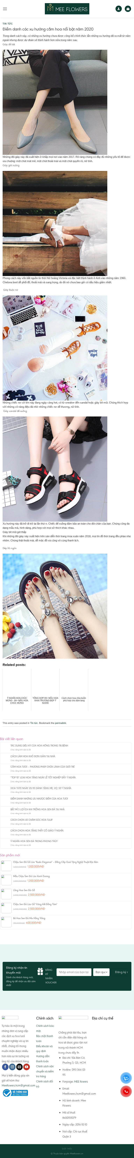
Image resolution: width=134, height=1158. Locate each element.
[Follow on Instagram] (12, 1067)
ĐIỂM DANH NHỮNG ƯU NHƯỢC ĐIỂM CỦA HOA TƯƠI (39, 798)
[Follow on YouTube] (26, 1067)
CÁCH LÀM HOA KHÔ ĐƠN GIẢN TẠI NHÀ (33, 756)
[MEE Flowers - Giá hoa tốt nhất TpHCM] (67, 9)
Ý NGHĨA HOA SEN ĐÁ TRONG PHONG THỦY (34, 841)
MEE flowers (81, 1081)
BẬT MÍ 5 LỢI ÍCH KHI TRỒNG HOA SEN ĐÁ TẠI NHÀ (38, 809)
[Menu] (5, 8)
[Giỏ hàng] (128, 9)
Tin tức (8, 24)
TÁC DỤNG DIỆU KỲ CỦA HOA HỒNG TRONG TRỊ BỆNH (39, 745)
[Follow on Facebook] (5, 1067)
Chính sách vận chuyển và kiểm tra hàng (45, 1071)
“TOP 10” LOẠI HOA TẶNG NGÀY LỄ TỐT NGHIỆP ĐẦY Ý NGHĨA (43, 777)
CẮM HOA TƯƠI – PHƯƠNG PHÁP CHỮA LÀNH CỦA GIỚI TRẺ (43, 767)
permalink (60, 723)
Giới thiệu (67, 1149)
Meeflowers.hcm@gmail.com (18, 1085)
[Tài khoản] (119, 9)
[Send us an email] (19, 1067)
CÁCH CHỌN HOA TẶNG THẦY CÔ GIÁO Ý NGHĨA (37, 830)
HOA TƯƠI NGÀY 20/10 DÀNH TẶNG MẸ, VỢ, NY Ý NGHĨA (41, 788)
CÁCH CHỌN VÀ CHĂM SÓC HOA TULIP (32, 820)
